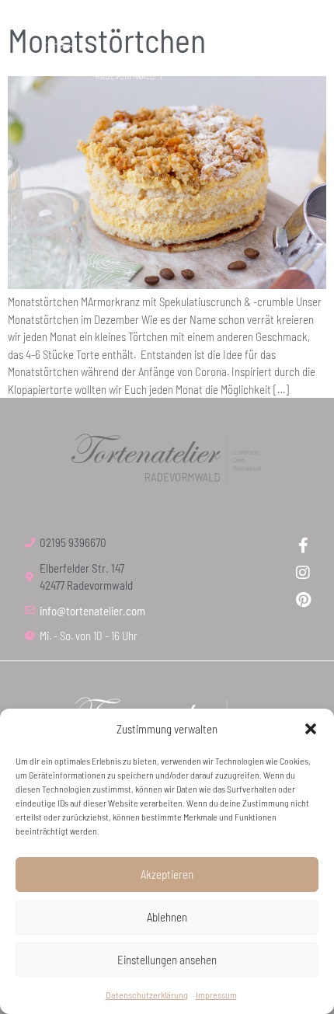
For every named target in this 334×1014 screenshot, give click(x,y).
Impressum (216, 994)
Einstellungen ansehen (167, 960)
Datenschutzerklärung (147, 994)
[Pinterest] (303, 600)
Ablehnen (167, 917)
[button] (310, 729)
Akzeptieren (167, 874)
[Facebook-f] (303, 545)
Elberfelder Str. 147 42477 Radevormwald (86, 577)
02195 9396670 (73, 542)
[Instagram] (303, 572)
